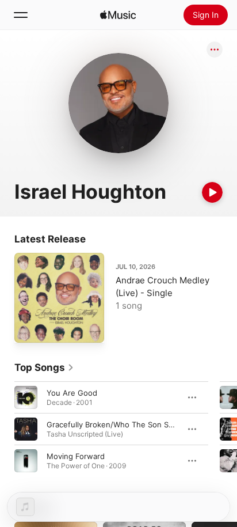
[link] (44, 367)
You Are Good (72, 392)
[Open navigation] (20, 15)
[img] (118, 15)
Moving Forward (76, 456)
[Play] (212, 192)
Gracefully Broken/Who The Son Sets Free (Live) (134, 424)
